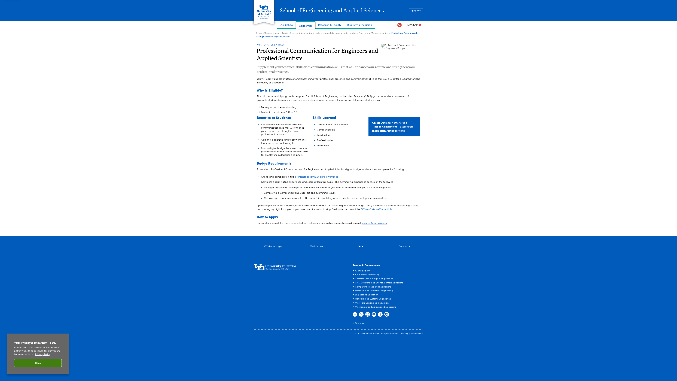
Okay (38, 363)
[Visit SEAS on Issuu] (386, 314)
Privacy (404, 334)
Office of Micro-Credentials (376, 209)
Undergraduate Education (327, 33)
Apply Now (416, 11)
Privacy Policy (42, 354)
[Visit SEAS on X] (361, 314)
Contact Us (398, 246)
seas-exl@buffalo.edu (374, 223)
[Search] (399, 25)
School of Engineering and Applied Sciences (332, 10)
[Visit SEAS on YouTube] (374, 314)
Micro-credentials (379, 33)
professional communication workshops (317, 177)
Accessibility (417, 334)
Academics (306, 33)
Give (360, 246)
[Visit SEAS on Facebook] (380, 314)
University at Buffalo (369, 334)
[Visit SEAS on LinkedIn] (355, 314)
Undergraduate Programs (355, 33)
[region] (38, 354)
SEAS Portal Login (272, 246)
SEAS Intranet (310, 246)
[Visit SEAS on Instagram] (367, 314)
